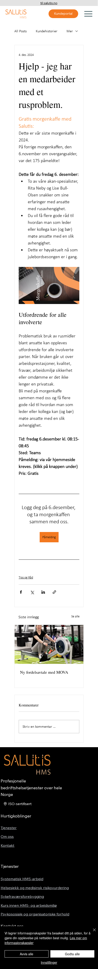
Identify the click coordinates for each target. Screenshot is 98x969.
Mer (70, 31)
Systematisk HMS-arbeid (22, 879)
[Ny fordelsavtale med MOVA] (49, 644)
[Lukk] (91, 932)
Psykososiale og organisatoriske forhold (35, 914)
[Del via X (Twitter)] (32, 592)
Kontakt (7, 845)
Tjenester (9, 827)
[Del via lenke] (54, 592)
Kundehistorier (46, 31)
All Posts (20, 31)
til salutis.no (48, 3)
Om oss (7, 836)
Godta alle (72, 954)
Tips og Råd (26, 577)
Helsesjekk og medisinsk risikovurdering (35, 887)
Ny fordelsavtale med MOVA (44, 672)
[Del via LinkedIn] (43, 592)
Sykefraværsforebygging (22, 896)
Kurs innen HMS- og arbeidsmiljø (29, 905)
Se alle (75, 616)
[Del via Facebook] (21, 592)
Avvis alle (26, 954)
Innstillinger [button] (49, 962)
